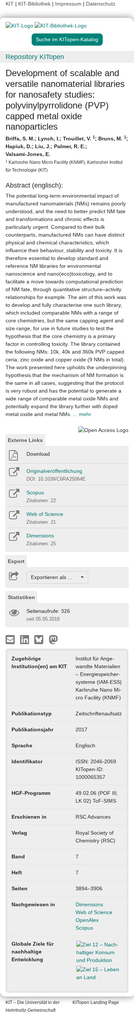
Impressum (68, 4)
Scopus (35, 492)
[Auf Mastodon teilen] (53, 639)
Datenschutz (100, 4)
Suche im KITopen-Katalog (67, 39)
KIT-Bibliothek (35, 4)
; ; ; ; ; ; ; (67, 153)
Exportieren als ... (55, 577)
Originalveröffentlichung (54, 471)
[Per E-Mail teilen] (11, 639)
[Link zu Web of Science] (13, 517)
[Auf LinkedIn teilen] (25, 639)
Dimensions (40, 536)
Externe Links (25, 440)
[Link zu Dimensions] (13, 539)
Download (38, 454)
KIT (10, 4)
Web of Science (44, 514)
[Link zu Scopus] (13, 496)
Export (16, 561)
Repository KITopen (35, 57)
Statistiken (21, 597)
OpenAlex (87, 920)
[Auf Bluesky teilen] (40, 639)
